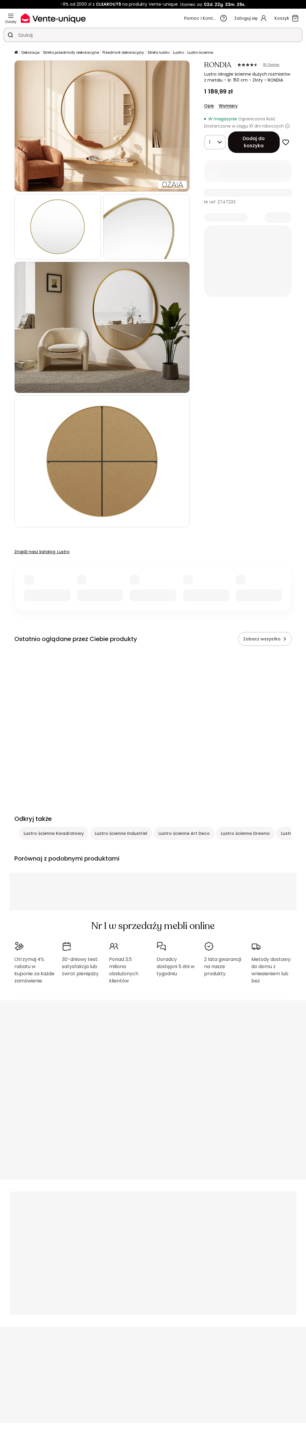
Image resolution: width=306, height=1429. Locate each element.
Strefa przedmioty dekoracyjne (71, 52)
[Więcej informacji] (287, 126)
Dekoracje (30, 52)
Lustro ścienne (200, 52)
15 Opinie (271, 64)
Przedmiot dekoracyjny (123, 52)
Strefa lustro (158, 52)
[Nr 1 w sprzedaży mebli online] (53, 18)
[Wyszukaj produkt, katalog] (10, 35)
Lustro (178, 52)
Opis (209, 106)
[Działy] (10, 15)
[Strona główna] (16, 52)
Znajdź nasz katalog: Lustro (42, 552)
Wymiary (228, 106)
